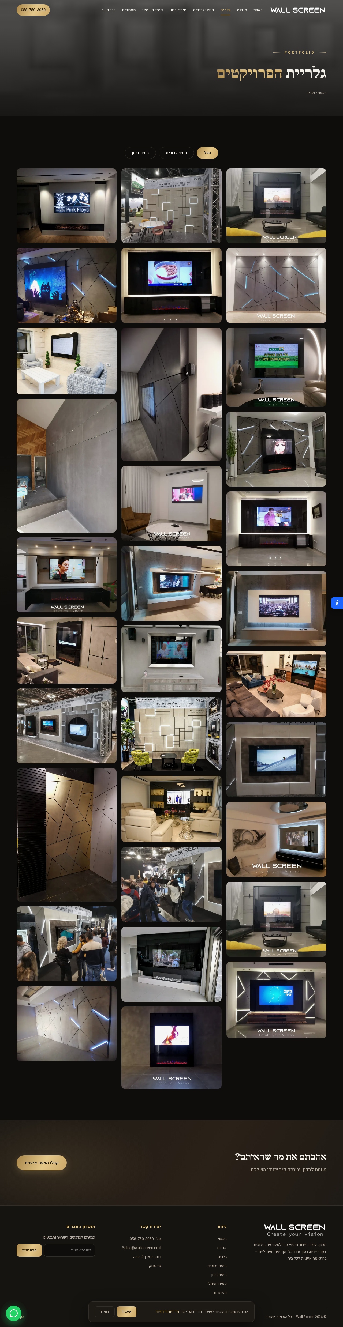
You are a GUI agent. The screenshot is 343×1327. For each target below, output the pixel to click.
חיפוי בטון (178, 10)
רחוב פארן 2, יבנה (147, 1257)
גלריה (225, 10)
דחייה (105, 1311)
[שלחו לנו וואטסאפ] (13, 1313)
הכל (207, 153)
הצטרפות (29, 1250)
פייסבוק (155, 1266)
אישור (127, 1311)
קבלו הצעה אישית (42, 1163)
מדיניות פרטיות (167, 1311)
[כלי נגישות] (337, 603)
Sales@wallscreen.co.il (141, 1248)
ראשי (258, 10)
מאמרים (129, 10)
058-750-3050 (33, 10)
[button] (276, 205)
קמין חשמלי (152, 10)
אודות (242, 10)
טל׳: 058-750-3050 (145, 1239)
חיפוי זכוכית (203, 10)
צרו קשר (108, 10)
